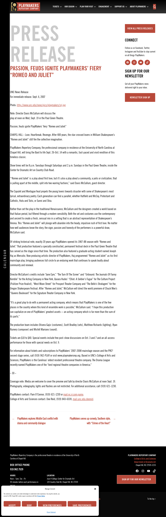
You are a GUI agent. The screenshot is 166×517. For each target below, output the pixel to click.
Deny (29, 505)
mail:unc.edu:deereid (83, 399)
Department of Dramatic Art (145, 461)
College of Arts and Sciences (145, 458)
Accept (12, 505)
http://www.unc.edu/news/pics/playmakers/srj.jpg (41, 105)
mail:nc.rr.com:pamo (73, 394)
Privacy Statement (51, 512)
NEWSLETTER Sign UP (140, 97)
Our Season (69, 6)
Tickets (56, 6)
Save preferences (82, 505)
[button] (95, 489)
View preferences (52, 505)
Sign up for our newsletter (136, 479)
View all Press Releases (140, 28)
